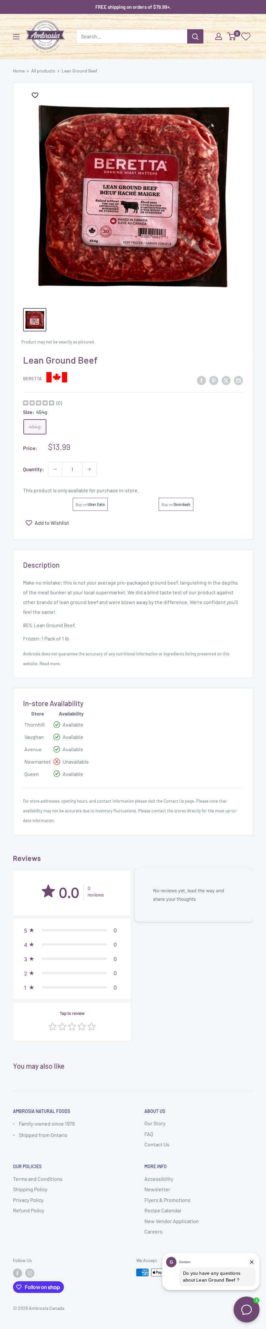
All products (43, 70)
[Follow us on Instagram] (29, 1273)
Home (19, 70)
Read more (50, 663)
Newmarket (37, 761)
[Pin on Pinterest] (213, 380)
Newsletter (157, 1189)
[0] (232, 36)
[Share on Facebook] (201, 380)
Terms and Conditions (38, 1179)
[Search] (195, 36)
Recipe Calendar (163, 1210)
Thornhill (34, 724)
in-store (128, 490)
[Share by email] (238, 380)
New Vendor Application (171, 1221)
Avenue (33, 749)
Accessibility (158, 1179)
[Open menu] (16, 36)
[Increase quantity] (89, 469)
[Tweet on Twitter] (226, 380)
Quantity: (33, 469)
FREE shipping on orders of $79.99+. (133, 7)
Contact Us (173, 801)
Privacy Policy (28, 1200)
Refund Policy (28, 1210)
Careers (153, 1231)
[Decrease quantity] (55, 469)
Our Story (154, 1123)
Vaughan (34, 737)
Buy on (90, 504)
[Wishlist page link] (245, 36)
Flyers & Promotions (167, 1200)
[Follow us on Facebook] (17, 1273)
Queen (31, 774)
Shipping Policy (30, 1189)
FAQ (148, 1134)
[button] (72, 930)
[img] (38, 403)
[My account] (218, 36)
